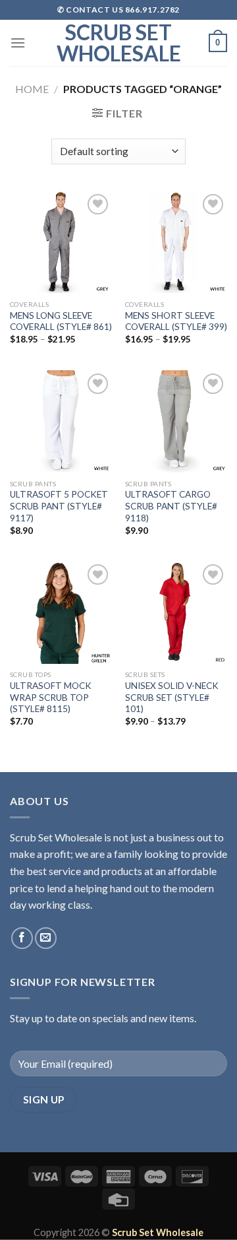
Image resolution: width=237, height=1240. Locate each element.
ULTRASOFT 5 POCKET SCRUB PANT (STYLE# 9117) (59, 506)
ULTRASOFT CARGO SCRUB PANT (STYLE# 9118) (171, 506)
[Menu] (18, 42)
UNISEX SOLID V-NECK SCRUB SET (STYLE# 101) (172, 697)
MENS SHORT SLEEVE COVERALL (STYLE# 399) (176, 321)
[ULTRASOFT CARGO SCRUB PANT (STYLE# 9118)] (176, 421)
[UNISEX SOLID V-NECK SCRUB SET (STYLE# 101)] (176, 612)
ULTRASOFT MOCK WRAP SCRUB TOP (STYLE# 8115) (51, 697)
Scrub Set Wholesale (119, 43)
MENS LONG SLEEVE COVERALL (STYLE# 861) (61, 321)
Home (32, 88)
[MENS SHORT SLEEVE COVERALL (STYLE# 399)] (176, 242)
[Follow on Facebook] (22, 938)
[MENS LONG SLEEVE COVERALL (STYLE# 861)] (61, 242)
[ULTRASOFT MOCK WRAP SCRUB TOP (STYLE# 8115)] (61, 612)
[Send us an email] (46, 938)
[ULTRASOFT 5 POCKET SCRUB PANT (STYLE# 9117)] (61, 421)
